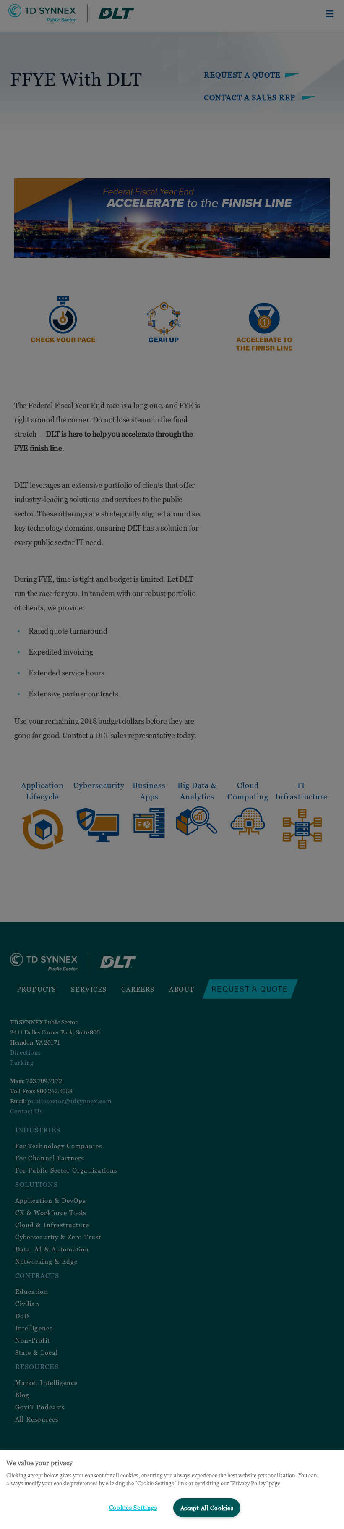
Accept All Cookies (207, 1507)
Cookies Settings (133, 1507)
